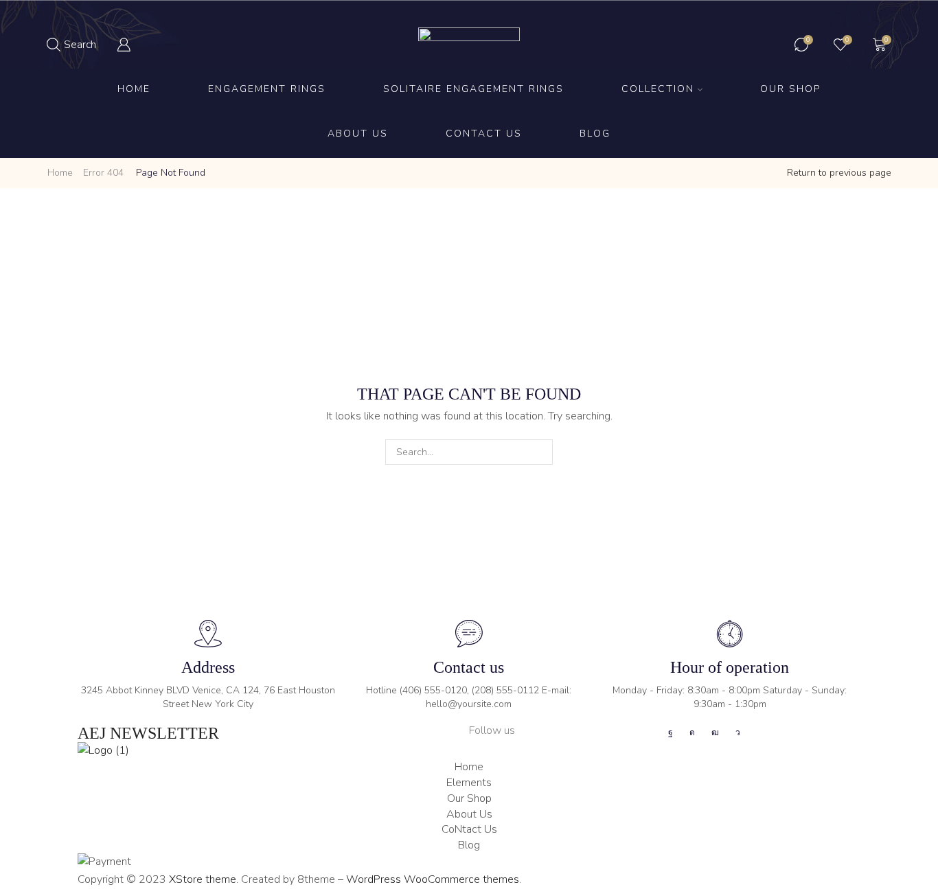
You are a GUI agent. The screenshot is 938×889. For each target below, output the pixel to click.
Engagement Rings (266, 88)
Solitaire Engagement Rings (473, 88)
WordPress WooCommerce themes (432, 879)
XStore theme (202, 879)
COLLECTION (657, 88)
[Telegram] (738, 732)
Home (133, 88)
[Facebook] (670, 732)
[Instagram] (692, 732)
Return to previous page (839, 172)
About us (358, 133)
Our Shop (790, 88)
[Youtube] (715, 732)
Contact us (484, 133)
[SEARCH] (540, 452)
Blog (595, 133)
